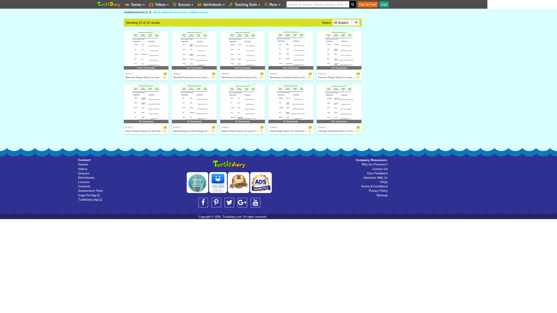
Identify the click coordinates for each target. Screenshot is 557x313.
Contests (84, 186)
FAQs (384, 182)
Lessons (84, 182)
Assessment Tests (90, 190)
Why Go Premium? (375, 164)
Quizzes (184, 4)
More (273, 4)
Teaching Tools (246, 4)
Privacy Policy (378, 190)
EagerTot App (87, 195)
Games (136, 4)
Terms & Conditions (374, 186)
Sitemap (382, 195)
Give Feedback (377, 173)
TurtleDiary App (89, 199)
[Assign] (164, 77)
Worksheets (212, 4)
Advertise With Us (375, 177)
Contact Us (380, 169)
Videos (160, 4)
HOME (127, 12)
